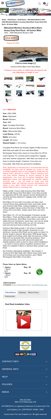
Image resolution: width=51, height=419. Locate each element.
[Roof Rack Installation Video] (23, 316)
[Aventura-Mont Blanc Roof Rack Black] (25, 54)
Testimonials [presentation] (10, 296)
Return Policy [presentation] (33, 292)
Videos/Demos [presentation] (10, 292)
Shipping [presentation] (22, 292)
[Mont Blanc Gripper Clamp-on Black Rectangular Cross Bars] (41, 79)
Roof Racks (12, 20)
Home (4, 20)
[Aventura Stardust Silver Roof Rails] (41, 85)
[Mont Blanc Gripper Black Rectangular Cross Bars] (30, 79)
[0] (47, 5)
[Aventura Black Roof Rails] (30, 86)
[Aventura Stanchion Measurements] (8, 100)
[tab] (10, 293)
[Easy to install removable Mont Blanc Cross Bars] (8, 93)
